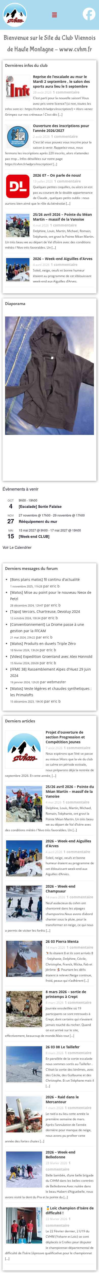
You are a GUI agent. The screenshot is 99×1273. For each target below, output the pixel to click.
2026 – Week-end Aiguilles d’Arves (62, 258)
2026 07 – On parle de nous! (57, 175)
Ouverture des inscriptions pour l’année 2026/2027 (61, 128)
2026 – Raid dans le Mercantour (62, 1099)
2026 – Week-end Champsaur (60, 888)
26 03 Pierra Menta (62, 941)
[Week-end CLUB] (34, 536)
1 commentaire (66, 92)
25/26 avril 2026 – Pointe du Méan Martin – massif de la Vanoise (62, 217)
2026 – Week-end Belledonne (60, 1154)
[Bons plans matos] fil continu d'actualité (45, 579)
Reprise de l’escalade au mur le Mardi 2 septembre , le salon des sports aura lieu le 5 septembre (61, 81)
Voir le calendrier (17, 547)
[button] (54, 15)
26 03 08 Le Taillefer (62, 1046)
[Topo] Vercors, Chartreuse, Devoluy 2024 (45, 611)
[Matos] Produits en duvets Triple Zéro (43, 643)
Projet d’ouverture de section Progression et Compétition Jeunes (65, 737)
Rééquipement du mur (38, 521)
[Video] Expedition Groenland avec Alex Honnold (51, 656)
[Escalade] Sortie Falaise (40, 506)
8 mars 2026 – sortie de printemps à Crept (66, 994)
